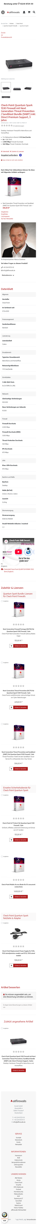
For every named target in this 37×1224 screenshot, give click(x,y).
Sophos (18, 1203)
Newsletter (18, 1167)
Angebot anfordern (9, 155)
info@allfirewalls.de (9, 270)
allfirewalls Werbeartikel (18, 1210)
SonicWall (19, 1201)
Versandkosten (31, 1219)
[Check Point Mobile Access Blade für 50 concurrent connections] (18, 866)
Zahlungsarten (18, 1165)
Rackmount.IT (18, 1198)
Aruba (18, 1180)
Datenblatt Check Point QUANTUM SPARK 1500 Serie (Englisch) (19, 570)
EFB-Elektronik (18, 1187)
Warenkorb (18, 1140)
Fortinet (18, 1189)
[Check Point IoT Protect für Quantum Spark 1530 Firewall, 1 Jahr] (18, 805)
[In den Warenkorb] (11, 646)
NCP (18, 1196)
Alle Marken (18, 1178)
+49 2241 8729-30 (8, 267)
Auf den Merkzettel (7, 219)
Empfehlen (4, 214)
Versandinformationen (18, 1162)
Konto (18, 1142)
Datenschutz (18, 1160)
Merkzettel (18, 1144)
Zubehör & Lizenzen (17, 151)
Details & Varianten (20, 646)
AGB (18, 1158)
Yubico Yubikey (18, 1208)
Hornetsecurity (18, 1192)
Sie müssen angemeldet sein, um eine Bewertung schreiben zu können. (18, 995)
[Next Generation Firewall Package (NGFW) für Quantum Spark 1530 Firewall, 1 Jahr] (18, 611)
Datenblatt (5, 151)
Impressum (18, 1155)
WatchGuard (19, 1205)
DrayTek (18, 1185)
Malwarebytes (18, 1194)
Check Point (18, 1182)
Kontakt (18, 1137)
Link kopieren (5, 216)
